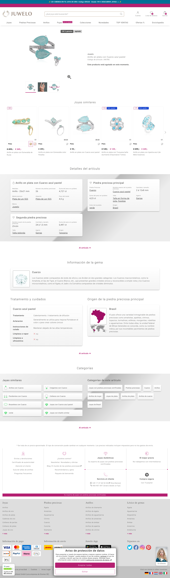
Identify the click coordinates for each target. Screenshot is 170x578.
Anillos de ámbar (92, 522)
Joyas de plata (112, 396)
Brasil (115, 207)
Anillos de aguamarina (95, 515)
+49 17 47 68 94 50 (100, 483)
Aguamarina (132, 511)
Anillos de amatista (93, 519)
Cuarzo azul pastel (121, 191)
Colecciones (85, 22)
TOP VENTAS (122, 22)
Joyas (9, 22)
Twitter (129, 547)
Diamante (48, 530)
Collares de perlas (9, 522)
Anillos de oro (8, 511)
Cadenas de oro (8, 519)
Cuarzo (92, 190)
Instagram (142, 547)
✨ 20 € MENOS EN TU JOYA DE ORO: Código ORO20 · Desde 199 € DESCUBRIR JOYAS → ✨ (85, 2)
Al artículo (83, 248)
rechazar (103, 556)
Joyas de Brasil (95, 404)
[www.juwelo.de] (146, 573)
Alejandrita (131, 515)
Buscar (121, 14)
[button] (138, 14)
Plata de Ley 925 (20, 199)
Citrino (47, 519)
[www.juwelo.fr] (151, 573)
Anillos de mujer (95, 396)
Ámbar (130, 522)
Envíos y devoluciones (23, 459)
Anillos (46, 22)
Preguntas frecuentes (23, 473)
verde (92, 207)
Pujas (64, 22)
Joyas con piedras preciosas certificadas (105, 388)
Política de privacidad (18, 570)
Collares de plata (9, 526)
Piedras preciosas (133, 388)
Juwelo (15, 206)
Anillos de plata (128, 396)
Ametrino (131, 526)
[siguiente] (165, 132)
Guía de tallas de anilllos (23, 470)
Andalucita (131, 530)
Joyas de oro (7, 530)
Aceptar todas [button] (85, 565)
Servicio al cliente (105, 479)
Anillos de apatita (93, 526)
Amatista (47, 511)
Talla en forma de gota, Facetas (121, 200)
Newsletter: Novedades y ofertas (64, 462)
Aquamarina (49, 515)
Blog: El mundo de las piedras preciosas (63, 466)
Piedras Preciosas (27, 22)
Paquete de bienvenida (64, 473)
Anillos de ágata (92, 511)
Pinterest (148, 547)
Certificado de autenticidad (23, 462)
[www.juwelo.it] (165, 573)
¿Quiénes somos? (64, 459)
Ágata (46, 507)
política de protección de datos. (98, 560)
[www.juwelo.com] (161, 573)
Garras (139, 198)
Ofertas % (140, 22)
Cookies (34, 570)
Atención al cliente (23, 466)
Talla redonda (18, 232)
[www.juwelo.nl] (156, 573)
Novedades (104, 22)
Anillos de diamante (94, 507)
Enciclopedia (158, 22)
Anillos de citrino (92, 530)
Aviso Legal (46, 570)
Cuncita (47, 526)
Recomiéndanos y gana (64, 470)
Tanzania (63, 232)
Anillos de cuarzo (145, 396)
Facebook (136, 547)
